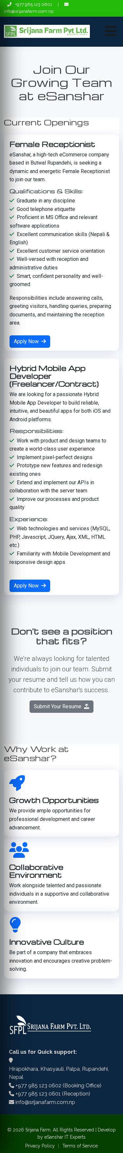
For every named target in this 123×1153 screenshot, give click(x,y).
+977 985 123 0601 (33, 4)
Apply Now (27, 341)
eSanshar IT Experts (65, 1137)
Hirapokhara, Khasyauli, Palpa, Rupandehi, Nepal (59, 1073)
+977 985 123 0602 (38, 1085)
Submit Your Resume (58, 706)
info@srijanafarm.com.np (28, 11)
